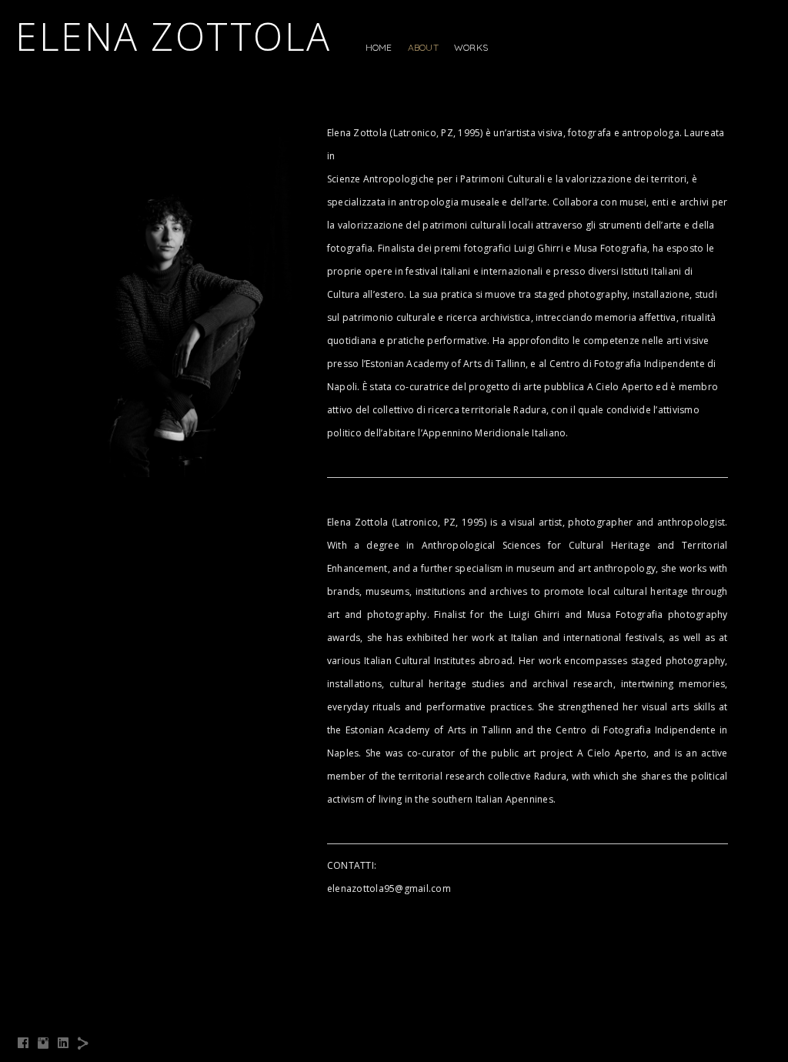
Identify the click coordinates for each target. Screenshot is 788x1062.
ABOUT (423, 47)
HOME (379, 47)
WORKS (471, 47)
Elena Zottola (173, 36)
